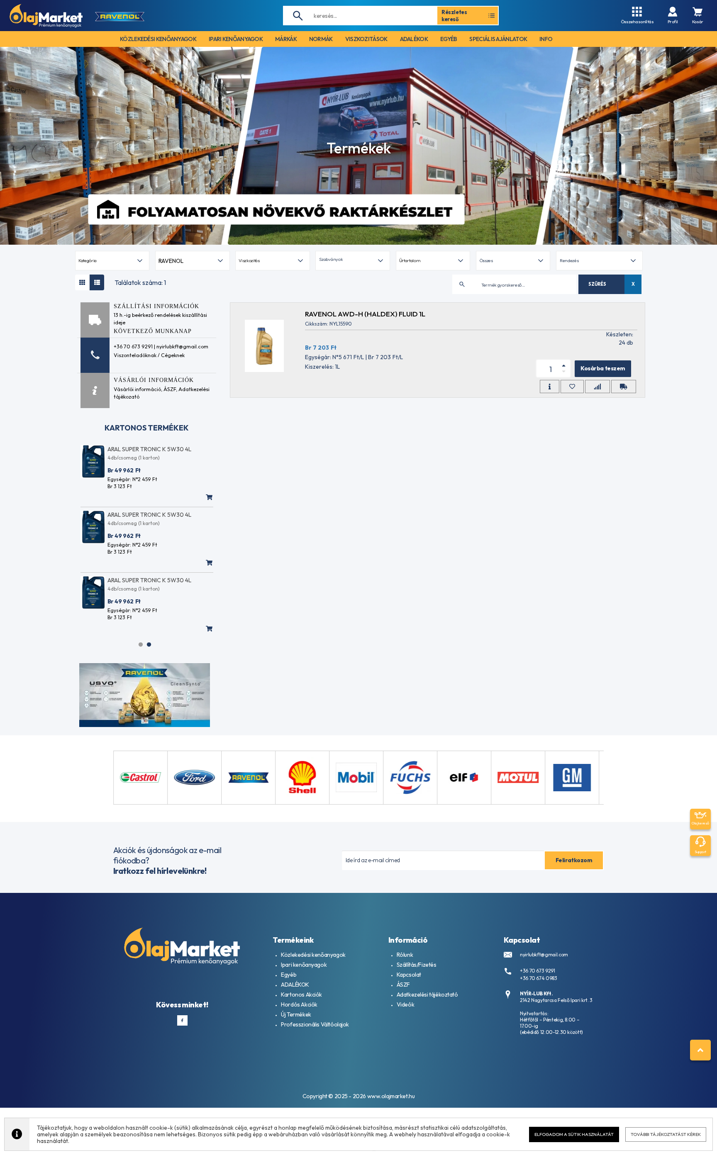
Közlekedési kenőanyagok (313, 954)
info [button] (545, 39)
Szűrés (597, 284)
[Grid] (82, 282)
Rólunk (405, 954)
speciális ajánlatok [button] (498, 39)
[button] (352, 260)
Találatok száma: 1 (140, 282)
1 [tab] (141, 644)
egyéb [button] (448, 39)
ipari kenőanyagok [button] (236, 39)
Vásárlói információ (137, 389)
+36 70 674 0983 (538, 978)
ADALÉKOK (295, 984)
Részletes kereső (454, 15)
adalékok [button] (414, 39)
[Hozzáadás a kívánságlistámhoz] (572, 386)
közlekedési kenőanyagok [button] (158, 39)
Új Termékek (296, 1014)
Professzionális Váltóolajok (315, 1024)
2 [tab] (149, 644)
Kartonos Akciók (301, 994)
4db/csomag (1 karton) (133, 458)
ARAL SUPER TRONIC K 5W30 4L (149, 449)
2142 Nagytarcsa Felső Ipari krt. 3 (556, 1000)
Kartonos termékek (147, 428)
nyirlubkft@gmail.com (544, 954)
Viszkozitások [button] (366, 39)
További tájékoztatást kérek (666, 1134)
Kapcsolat (409, 974)
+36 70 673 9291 (537, 971)
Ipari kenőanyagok (304, 964)
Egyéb (288, 974)
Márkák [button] (286, 39)
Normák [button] (321, 39)
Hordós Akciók (299, 1004)
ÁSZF (169, 389)
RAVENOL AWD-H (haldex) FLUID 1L (365, 313)
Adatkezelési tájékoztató (427, 994)
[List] (97, 282)
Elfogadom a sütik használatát (574, 1134)
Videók (405, 1004)
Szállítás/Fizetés (417, 964)
